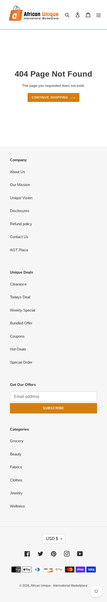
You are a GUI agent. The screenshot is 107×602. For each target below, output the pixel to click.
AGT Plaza (19, 250)
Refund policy (21, 224)
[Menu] (98, 14)
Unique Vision (21, 198)
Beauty (15, 454)
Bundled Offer (21, 323)
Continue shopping (50, 97)
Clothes (16, 480)
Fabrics (16, 467)
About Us (17, 172)
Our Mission (20, 185)
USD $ (52, 539)
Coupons (17, 336)
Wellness (17, 506)
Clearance (18, 284)
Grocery (16, 441)
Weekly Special (22, 310)
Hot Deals (18, 349)
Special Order (21, 362)
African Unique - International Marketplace (59, 585)
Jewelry (16, 493)
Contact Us (19, 237)
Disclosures (19, 211)
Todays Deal (20, 297)
